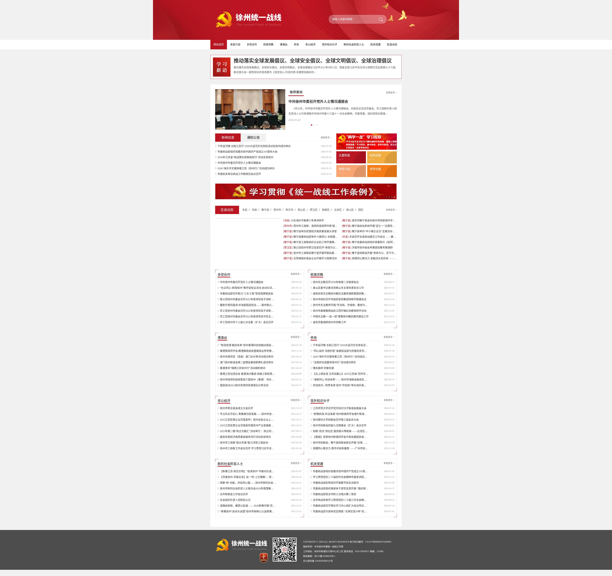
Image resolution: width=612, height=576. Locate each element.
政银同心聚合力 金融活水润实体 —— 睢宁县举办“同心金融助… (369, 264)
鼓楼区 (326, 216)
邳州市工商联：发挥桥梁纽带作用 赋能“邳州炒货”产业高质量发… (310, 232)
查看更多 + (391, 92)
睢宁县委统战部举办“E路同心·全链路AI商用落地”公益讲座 (310, 243)
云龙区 (338, 216)
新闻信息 (228, 144)
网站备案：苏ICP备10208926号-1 (319, 562)
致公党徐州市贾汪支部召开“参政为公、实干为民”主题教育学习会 (310, 253)
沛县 (254, 216)
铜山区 (301, 216)
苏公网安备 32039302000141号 (318, 567)
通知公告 (253, 144)
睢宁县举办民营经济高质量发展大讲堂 (310, 237)
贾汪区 (313, 216)
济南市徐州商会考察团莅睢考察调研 (367, 253)
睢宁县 (265, 216)
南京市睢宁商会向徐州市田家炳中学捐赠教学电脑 (369, 226)
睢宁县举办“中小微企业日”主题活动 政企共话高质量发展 (369, 237)
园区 (360, 216)
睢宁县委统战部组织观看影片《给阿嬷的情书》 (369, 248)
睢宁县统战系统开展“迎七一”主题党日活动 (369, 232)
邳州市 (277, 216)
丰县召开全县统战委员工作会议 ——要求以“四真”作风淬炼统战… (369, 243)
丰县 (244, 216)
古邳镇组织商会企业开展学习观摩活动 (310, 264)
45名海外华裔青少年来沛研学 (303, 226)
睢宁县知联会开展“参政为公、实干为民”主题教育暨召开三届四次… (369, 259)
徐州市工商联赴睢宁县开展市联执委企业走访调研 (310, 259)
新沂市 (289, 216)
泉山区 (350, 216)
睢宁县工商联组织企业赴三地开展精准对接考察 (310, 248)
